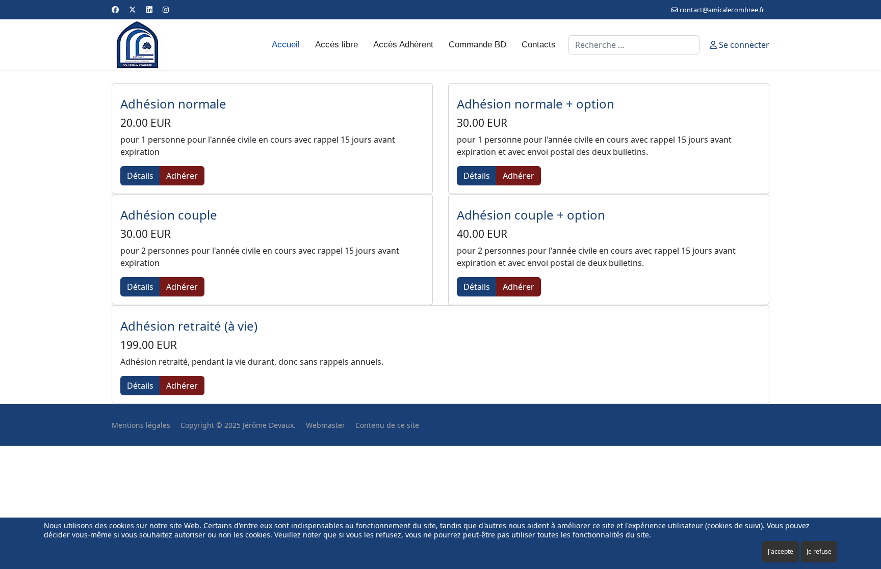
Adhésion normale (173, 103)
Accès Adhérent (403, 44)
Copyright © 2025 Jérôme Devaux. (238, 425)
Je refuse (819, 551)
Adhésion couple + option (531, 214)
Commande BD (477, 44)
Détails (140, 175)
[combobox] (633, 45)
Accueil (286, 44)
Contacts (539, 44)
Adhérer (182, 175)
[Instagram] (166, 9)
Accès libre (336, 44)
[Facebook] (115, 9)
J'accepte (780, 551)
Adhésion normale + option (535, 103)
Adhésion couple (168, 214)
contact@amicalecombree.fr (722, 10)
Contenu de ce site (387, 425)
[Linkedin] (149, 9)
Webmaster (325, 425)
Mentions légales (141, 425)
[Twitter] (132, 9)
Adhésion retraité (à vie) (188, 325)
